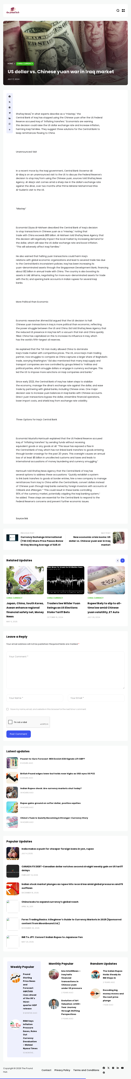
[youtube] (122, 1068)
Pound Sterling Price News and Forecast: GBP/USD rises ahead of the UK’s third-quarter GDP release (30, 991)
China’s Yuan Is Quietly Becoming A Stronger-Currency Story (54, 818)
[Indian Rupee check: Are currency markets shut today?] (12, 792)
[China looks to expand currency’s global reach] (12, 906)
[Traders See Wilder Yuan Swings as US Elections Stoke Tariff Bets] (65, 580)
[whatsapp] (10, 124)
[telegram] (10, 113)
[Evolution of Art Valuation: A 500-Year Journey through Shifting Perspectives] (54, 1004)
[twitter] (10, 102)
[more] (9, 129)
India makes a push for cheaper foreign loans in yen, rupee (58, 848)
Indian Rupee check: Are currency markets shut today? (51, 788)
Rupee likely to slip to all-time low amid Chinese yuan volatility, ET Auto (104, 607)
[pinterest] (10, 107)
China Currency (25, 63)
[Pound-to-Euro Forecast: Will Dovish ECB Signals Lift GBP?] (12, 763)
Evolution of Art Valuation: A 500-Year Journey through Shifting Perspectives (71, 1007)
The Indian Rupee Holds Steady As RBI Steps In (112, 974)
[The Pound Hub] (12, 10)
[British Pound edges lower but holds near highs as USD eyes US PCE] (12, 777)
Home (10, 63)
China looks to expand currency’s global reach (50, 901)
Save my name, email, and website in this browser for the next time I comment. (48, 709)
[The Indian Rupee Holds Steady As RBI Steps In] (95, 974)
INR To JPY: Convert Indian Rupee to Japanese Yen (52, 937)
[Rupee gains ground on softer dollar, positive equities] (12, 807)
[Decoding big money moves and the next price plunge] (95, 993)
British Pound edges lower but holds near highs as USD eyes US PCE (57, 773)
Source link (22, 518)
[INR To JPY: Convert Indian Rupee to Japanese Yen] (12, 941)
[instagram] (113, 1068)
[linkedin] (10, 118)
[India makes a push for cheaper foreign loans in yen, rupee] (12, 853)
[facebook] (10, 96)
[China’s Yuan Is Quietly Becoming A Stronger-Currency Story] (12, 822)
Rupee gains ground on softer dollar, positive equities (50, 803)
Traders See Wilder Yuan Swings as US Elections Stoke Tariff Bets (63, 607)
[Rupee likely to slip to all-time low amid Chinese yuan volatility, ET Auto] (106, 580)
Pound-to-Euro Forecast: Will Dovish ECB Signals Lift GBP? (52, 758)
